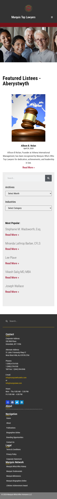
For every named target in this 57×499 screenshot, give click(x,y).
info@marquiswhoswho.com (16, 378)
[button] (51, 17)
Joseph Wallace (14, 286)
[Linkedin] (22, 402)
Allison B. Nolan (28, 145)
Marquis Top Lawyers (23, 17)
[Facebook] (12, 402)
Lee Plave (10, 257)
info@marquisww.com (14, 383)
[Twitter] (17, 402)
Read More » (29, 167)
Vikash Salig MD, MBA (18, 272)
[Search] (48, 178)
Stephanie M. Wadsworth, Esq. (23, 229)
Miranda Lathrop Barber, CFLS (22, 243)
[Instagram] (8, 402)
